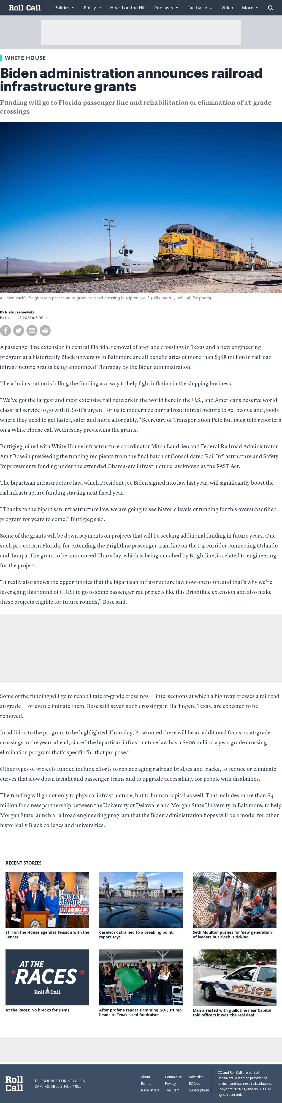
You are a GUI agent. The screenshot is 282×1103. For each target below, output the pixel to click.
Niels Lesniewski (19, 312)
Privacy (170, 1083)
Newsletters (150, 1090)
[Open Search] (270, 7)
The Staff (172, 1090)
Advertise (196, 1077)
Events (146, 1083)
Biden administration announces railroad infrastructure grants (131, 80)
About (145, 1077)
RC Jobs (194, 1083)
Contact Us (173, 1077)
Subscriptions (199, 1090)
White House (25, 57)
